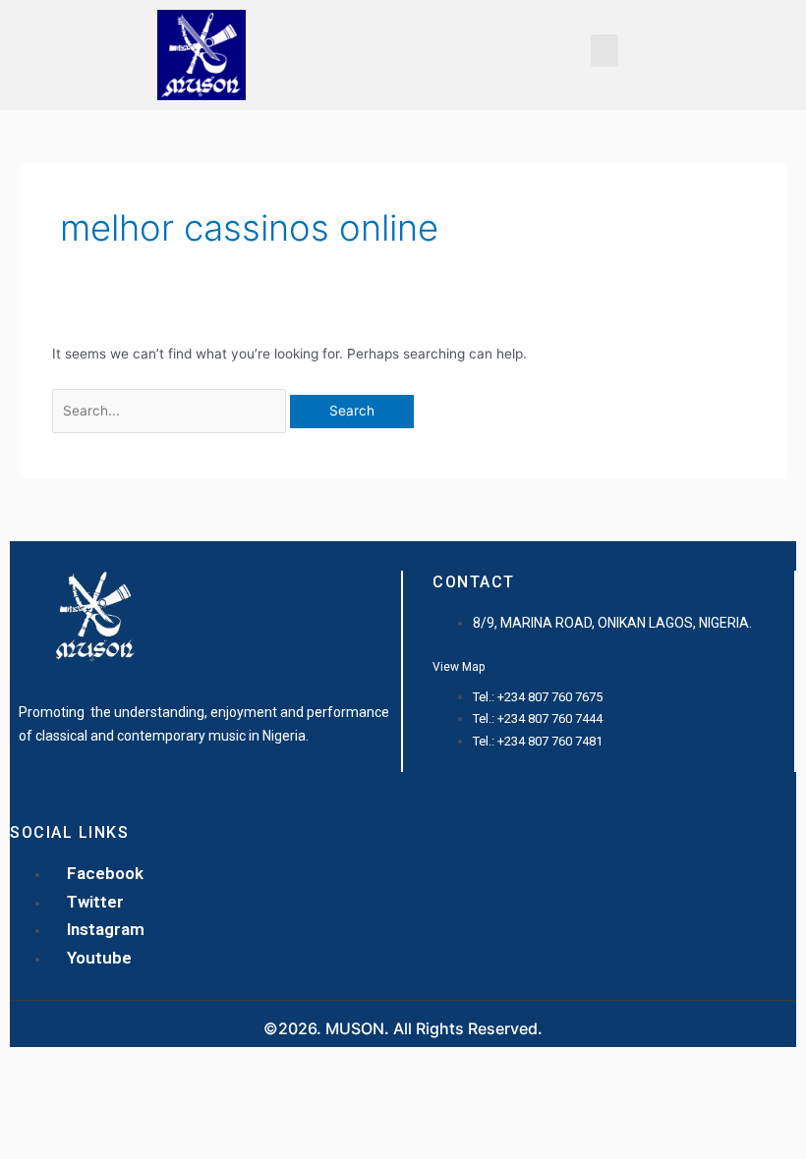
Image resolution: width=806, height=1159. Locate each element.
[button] (604, 50)
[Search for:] (171, 410)
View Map (458, 667)
